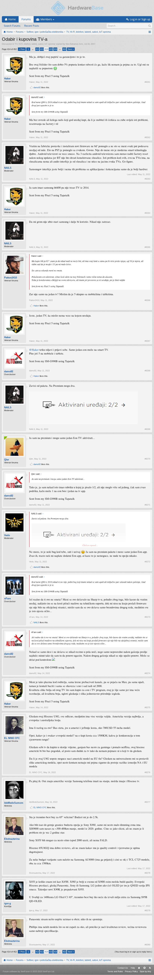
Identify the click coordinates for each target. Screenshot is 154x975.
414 (46, 49)
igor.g (7, 903)
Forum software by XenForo (29, 971)
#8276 (147, 772)
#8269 (147, 429)
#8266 (147, 300)
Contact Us (123, 968)
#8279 (147, 910)
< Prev (22, 49)
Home (139, 968)
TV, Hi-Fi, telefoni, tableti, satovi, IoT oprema (35, 44)
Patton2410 (10, 277)
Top (144, 968)
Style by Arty (145, 971)
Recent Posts (31, 25)
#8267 (147, 341)
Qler (6, 459)
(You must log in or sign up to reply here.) (133, 952)
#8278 (147, 873)
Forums (26, 19)
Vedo (7, 535)
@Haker (34, 349)
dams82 (37, 87)
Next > (71, 49)
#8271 (147, 505)
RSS (150, 968)
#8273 (147, 617)
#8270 (147, 459)
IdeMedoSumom (13, 802)
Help (133, 968)
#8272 (147, 561)
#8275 (147, 707)
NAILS (7, 167)
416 (55, 49)
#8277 (147, 802)
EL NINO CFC (12, 738)
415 (51, 49)
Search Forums (12, 25)
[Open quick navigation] (149, 31)
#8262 (147, 137)
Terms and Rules (115, 971)
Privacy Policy (131, 971)
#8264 (147, 213)
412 (37, 49)
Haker (7, 78)
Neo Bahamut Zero (74, 44)
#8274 (147, 673)
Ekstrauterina (12, 838)
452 (64, 49)
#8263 (147, 179)
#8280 (147, 944)
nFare (7, 598)
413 (42, 49)
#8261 (147, 82)
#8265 (147, 247)
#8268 (147, 370)
